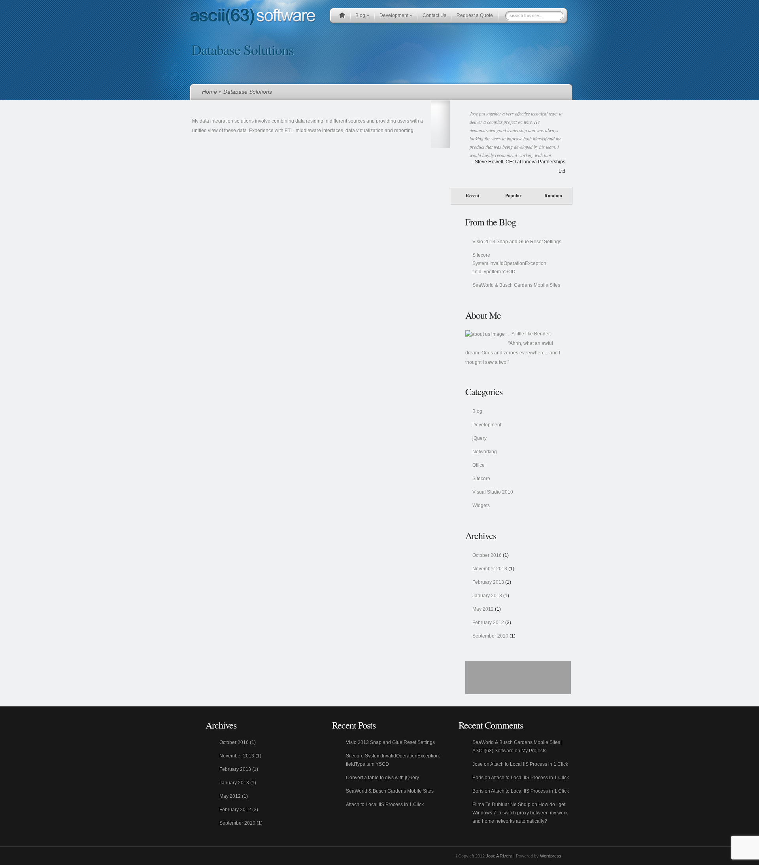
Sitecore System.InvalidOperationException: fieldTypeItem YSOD (510, 263)
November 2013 (489, 569)
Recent (473, 195)
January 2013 (487, 595)
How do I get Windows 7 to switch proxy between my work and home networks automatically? (520, 813)
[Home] (342, 16)
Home (209, 92)
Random (553, 195)
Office (478, 465)
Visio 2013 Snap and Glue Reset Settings (516, 241)
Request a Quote (475, 15)
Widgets (481, 505)
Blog (362, 15)
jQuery (479, 438)
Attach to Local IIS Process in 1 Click (385, 804)
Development (396, 15)
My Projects (533, 750)
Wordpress (550, 856)
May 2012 (483, 609)
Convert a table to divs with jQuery (382, 777)
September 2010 (490, 636)
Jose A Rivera (499, 856)
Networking (484, 451)
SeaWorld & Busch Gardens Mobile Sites (516, 285)
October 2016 (487, 555)
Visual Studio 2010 (492, 492)
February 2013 (488, 582)
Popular (513, 195)
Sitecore (481, 478)
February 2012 (488, 622)
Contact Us (434, 15)
